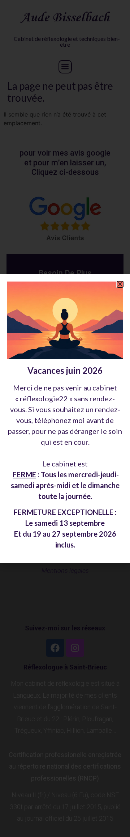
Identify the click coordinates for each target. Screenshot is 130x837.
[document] (65, 418)
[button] (120, 284)
